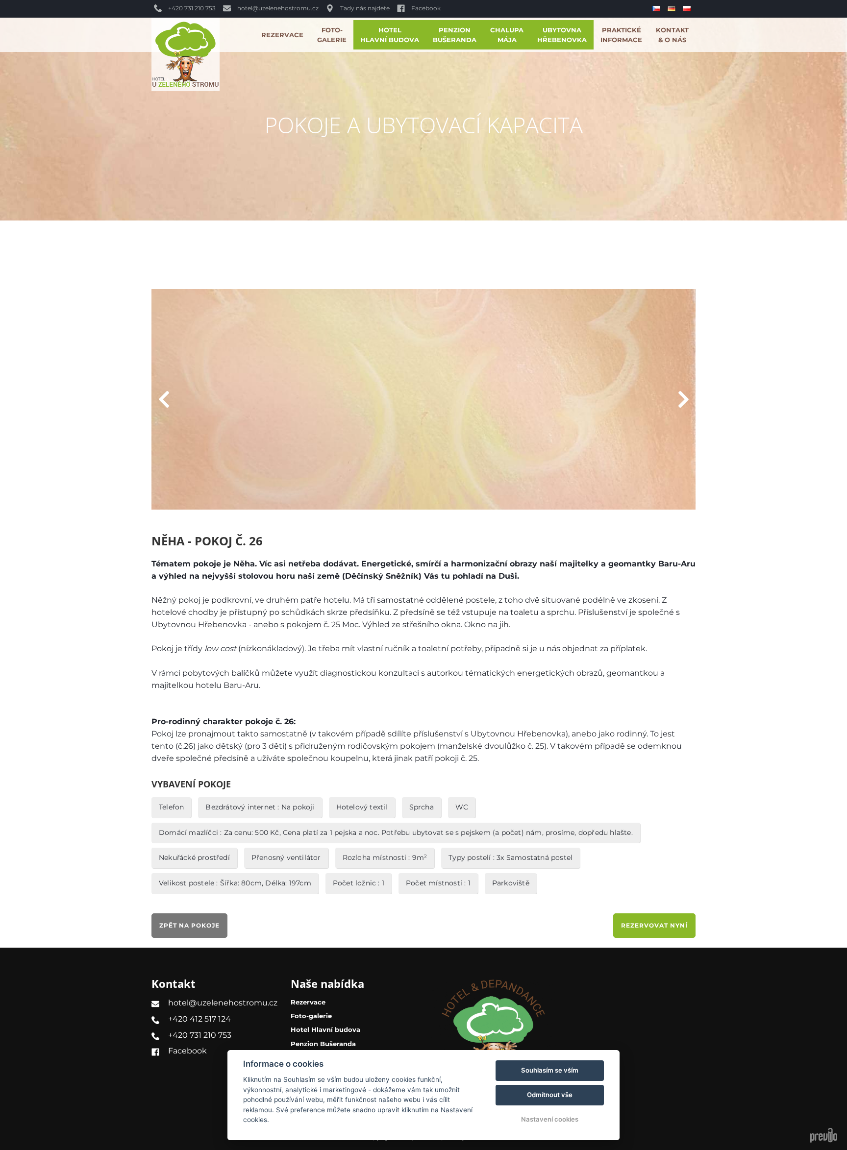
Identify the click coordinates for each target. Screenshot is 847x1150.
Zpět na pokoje (189, 925)
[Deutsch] (673, 8)
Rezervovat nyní (654, 925)
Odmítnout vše (550, 1095)
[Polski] (688, 8)
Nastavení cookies (549, 1119)
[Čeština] (657, 9)
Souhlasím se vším (549, 1070)
